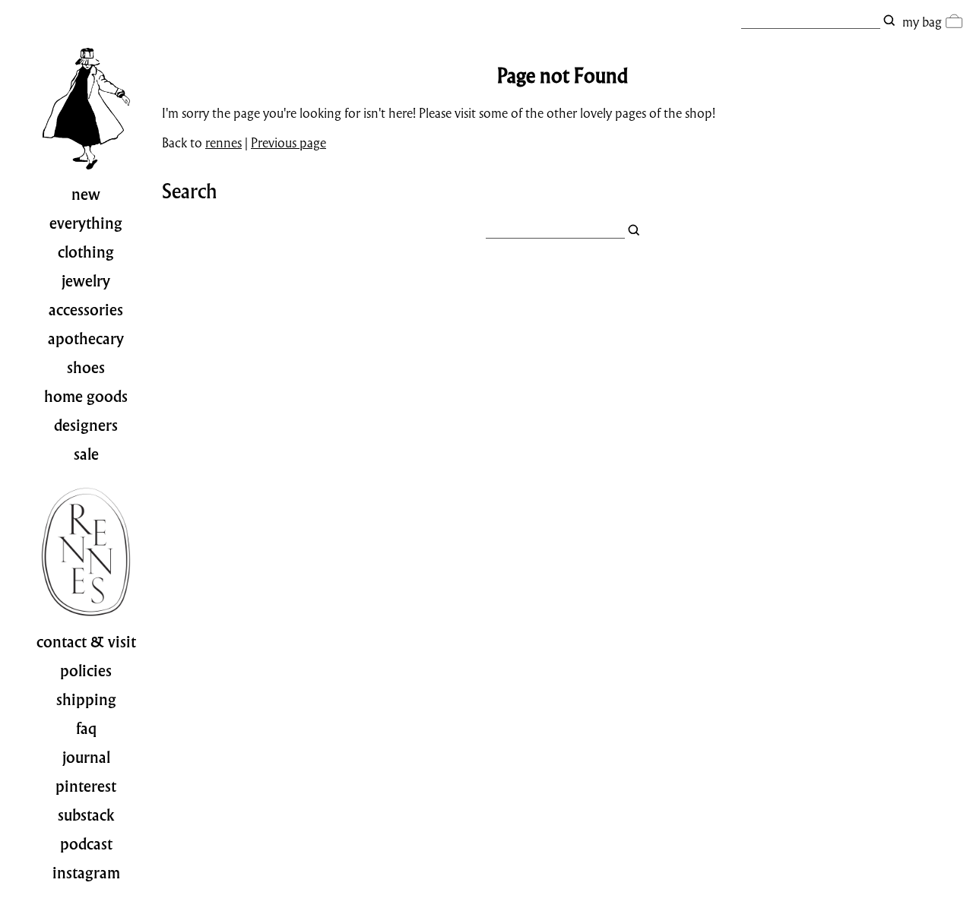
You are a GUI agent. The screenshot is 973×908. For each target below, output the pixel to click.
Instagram (86, 873)
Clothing (86, 252)
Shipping (86, 699)
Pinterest (85, 786)
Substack (86, 815)
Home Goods (86, 396)
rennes (223, 142)
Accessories (86, 310)
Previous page (288, 142)
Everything (85, 223)
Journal (86, 757)
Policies (86, 671)
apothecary (86, 339)
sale (86, 454)
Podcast (86, 844)
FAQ (86, 728)
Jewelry (86, 281)
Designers (86, 425)
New (85, 194)
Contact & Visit (86, 642)
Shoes (86, 367)
